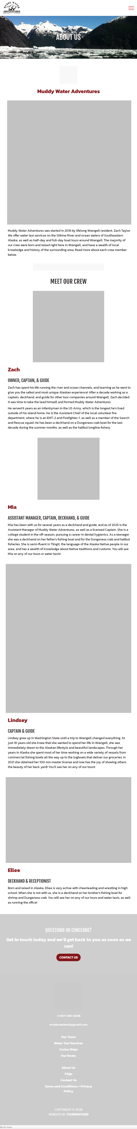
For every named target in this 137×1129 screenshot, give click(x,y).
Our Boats (68, 1055)
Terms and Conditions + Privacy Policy (68, 1089)
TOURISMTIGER (77, 1114)
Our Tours (68, 1036)
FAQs (68, 1073)
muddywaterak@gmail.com (68, 1024)
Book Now (6, 1127)
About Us (68, 1067)
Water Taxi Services (68, 1043)
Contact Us (68, 957)
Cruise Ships (68, 1049)
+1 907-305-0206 (68, 1015)
